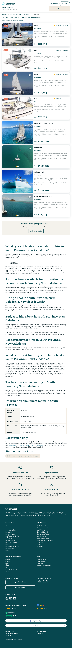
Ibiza (7, 565)
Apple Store (22, 582)
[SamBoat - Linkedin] (14, 598)
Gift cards (8, 538)
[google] (41, 605)
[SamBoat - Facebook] (7, 598)
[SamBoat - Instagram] (10, 598)
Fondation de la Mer (12, 546)
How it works (41, 561)
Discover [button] (53, 4)
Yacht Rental (41, 530)
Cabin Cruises (41, 542)
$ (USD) (35, 625)
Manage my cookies (44, 565)
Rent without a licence (45, 540)
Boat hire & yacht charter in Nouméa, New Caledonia (23, 456)
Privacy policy (41, 631)
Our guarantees (10, 530)
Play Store (21, 587)
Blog (7, 550)
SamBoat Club (10, 540)
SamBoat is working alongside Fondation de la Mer (26, 445)
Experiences (9, 548)
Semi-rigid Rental (43, 528)
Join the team (10, 528)
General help (41, 559)
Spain (7, 563)
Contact (40, 563)
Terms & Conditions (11, 633)
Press (7, 544)
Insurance (8, 532)
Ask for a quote (36, 231)
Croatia (8, 559)
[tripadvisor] (10, 613)
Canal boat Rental (43, 538)
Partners (40, 633)
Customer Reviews (11, 542)
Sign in (65, 3)
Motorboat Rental (43, 526)
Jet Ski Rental (42, 536)
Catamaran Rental (43, 534)
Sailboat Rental (42, 532)
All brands (40, 546)
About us (8, 526)
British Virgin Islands (12, 570)
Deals (39, 544)
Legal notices (9, 631)
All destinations (10, 572)
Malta (7, 568)
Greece (7, 561)
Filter (59, 8)
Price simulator (10, 534)
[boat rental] (8, 3)
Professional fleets (12, 536)
